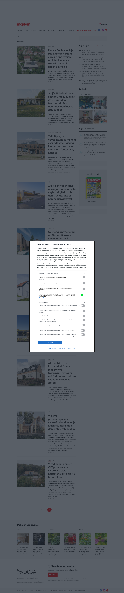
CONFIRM (50, 342)
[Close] (91, 244)
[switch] (83, 277)
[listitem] (62, 273)
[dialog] (62, 296)
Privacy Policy (71, 348)
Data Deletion (52, 348)
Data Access (62, 348)
